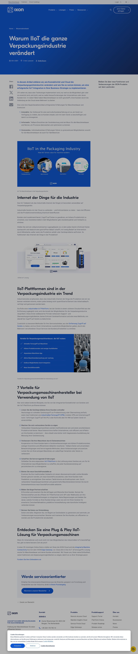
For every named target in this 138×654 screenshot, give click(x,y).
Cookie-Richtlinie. (48, 641)
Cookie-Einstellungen (48, 646)
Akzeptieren (17, 646)
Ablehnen (33, 646)
